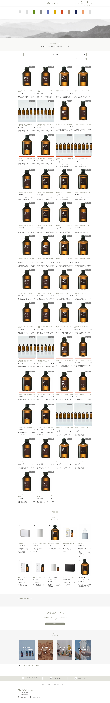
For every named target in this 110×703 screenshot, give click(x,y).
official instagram (36, 697)
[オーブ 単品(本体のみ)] (85, 533)
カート (87, 3)
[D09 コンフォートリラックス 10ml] (25, 567)
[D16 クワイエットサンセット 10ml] (40, 567)
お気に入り (82, 3)
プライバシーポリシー (66, 684)
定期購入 (24, 665)
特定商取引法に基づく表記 (53, 684)
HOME (19, 665)
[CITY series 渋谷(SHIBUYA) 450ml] (85, 567)
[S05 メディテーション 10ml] (70, 533)
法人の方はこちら (88, 5)
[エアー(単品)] (25, 533)
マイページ (77, 3)
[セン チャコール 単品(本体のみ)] (70, 567)
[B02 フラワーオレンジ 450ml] (55, 533)
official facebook (24, 697)
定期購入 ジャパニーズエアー (34, 665)
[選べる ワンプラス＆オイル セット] (55, 567)
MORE (55, 623)
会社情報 (42, 684)
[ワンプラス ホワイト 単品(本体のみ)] (40, 533)
